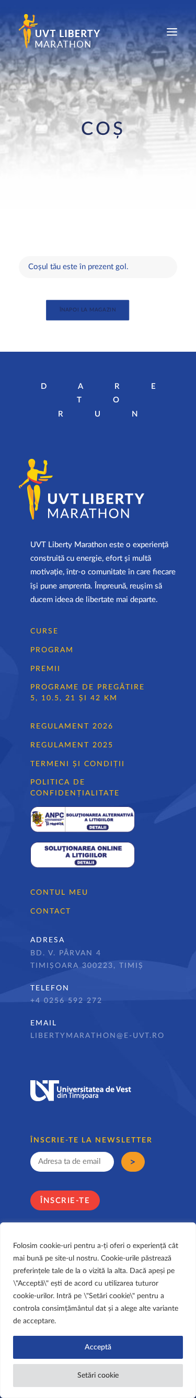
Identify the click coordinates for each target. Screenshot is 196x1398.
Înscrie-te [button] (65, 1201)
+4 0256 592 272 (66, 1000)
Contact (50, 911)
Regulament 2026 (71, 726)
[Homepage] (81, 489)
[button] (172, 32)
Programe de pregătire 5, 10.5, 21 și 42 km (87, 693)
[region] (98, 1310)
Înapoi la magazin (87, 310)
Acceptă (98, 1347)
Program (52, 650)
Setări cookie (98, 1375)
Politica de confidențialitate (75, 788)
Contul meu (59, 892)
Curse (44, 631)
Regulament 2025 (71, 745)
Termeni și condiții (77, 764)
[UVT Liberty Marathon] (60, 32)
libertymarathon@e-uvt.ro (97, 1035)
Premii (45, 669)
